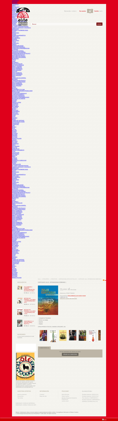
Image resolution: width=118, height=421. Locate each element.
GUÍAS (13, 116)
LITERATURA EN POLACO (18, 80)
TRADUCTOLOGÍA (16, 138)
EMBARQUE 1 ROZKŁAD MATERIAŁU (25, 403)
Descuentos (21, 396)
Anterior (38, 333)
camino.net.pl (65, 401)
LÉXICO (14, 31)
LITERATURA (15, 43)
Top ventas (20, 398)
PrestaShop (36, 413)
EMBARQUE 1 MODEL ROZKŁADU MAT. (26, 405)
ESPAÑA (14, 101)
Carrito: (96, 11)
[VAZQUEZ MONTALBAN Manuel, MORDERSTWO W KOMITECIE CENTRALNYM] (92, 331)
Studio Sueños (65, 396)
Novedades (21, 334)
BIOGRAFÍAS (15, 58)
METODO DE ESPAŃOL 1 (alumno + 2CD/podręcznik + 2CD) (30, 300)
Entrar (74, 11)
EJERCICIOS (15, 29)
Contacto (42, 394)
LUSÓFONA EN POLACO (18, 54)
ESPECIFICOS (15, 9)
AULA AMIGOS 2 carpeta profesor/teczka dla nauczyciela (29, 288)
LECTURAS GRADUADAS (18, 81)
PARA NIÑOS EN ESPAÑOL (19, 57)
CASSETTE (15, 107)
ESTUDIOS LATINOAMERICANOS (20, 97)
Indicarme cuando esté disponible (68, 298)
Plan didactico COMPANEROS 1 (90, 398)
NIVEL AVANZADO (16, 70)
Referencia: (63, 293)
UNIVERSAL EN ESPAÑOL (19, 52)
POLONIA (14, 130)
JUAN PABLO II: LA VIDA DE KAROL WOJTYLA (28, 322)
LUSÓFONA (15, 49)
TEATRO (14, 132)
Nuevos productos (22, 394)
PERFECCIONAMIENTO (18, 150)
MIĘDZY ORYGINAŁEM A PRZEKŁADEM (22, 90)
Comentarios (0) (44, 348)
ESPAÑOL (14, 22)
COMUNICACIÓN (16, 164)
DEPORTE (14, 136)
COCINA (14, 129)
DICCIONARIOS (16, 38)
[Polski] (105, 280)
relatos (13, 61)
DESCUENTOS (21, 282)
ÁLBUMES (14, 118)
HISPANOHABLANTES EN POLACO (21, 53)
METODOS (15, 2)
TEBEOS (14, 44)
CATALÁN (14, 18)
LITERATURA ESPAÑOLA (18, 47)
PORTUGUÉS (15, 14)
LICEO (13, 12)
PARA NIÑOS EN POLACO (18, 56)
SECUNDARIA (15, 7)
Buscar (99, 24)
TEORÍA (14, 23)
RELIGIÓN (14, 134)
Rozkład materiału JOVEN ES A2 (90, 396)
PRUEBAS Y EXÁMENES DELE (20, 30)
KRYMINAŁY (15, 62)
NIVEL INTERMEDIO (17, 69)
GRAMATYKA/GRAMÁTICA (19, 35)
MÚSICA (14, 109)
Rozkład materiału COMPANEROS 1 (91, 399)
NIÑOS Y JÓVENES (17, 66)
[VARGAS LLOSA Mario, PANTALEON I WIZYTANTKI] (82, 331)
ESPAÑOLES (15, 4)
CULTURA (14, 137)
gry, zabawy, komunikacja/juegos (20, 165)
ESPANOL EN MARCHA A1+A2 (90, 401)
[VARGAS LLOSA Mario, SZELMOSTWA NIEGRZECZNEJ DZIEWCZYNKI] (72, 331)
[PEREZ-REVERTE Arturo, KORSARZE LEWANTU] (63, 331)
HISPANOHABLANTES (18, 45)
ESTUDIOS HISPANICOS (18, 96)
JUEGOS (14, 139)
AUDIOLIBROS (16, 111)
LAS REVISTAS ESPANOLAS (19, 93)
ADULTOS (14, 8)
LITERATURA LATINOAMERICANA (21, 48)
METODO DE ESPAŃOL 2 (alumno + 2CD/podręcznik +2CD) (29, 311)
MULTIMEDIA (15, 106)
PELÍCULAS (15, 110)
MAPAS (14, 119)
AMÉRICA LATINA (16, 102)
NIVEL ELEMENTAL (17, 67)
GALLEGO (14, 3)
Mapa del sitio (43, 396)
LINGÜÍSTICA (15, 114)
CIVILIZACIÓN (15, 13)
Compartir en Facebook (45, 318)
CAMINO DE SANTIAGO (18, 120)
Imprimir (41, 322)
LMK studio (43, 413)
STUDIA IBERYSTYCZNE (18, 89)
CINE (13, 125)
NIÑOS (13, 5)
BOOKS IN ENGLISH (17, 63)
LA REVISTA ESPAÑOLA (18, 94)
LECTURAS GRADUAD (18, 65)
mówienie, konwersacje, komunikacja (21, 27)
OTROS (14, 42)
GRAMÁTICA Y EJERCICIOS (19, 160)
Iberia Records (65, 394)
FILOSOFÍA (15, 133)
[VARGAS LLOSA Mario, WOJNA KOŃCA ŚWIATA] (43, 331)
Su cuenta (82, 11)
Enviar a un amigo (43, 320)
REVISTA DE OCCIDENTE (18, 98)
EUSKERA (14, 20)
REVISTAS (14, 88)
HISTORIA (14, 100)
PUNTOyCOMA (16, 92)
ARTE (13, 128)
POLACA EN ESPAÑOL (18, 51)
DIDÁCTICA (15, 105)
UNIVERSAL (15, 103)
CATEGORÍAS (15, 0)
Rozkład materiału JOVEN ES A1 (90, 394)
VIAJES (14, 115)
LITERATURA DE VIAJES (18, 121)
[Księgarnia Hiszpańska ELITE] (22, 13)
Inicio (39, 279)
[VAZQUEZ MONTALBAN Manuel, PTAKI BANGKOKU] (53, 331)
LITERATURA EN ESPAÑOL (19, 78)
